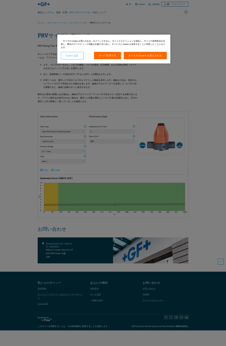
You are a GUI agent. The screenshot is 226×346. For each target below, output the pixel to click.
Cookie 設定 (72, 55)
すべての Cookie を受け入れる (145, 55)
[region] (113, 49)
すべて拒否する (107, 55)
